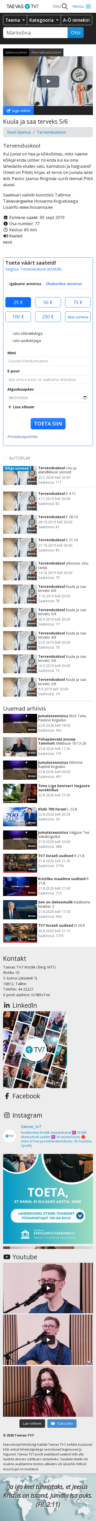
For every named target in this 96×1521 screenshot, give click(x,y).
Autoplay (19, 458)
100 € (18, 317)
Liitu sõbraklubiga (27, 333)
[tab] (25, 284)
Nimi (11, 352)
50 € (47, 302)
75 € (77, 302)
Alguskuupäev (20, 389)
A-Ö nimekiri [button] (76, 20)
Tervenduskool (51, 132)
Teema (13, 20)
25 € (18, 302)
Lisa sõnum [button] (23, 406)
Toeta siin (48, 423)
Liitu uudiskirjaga (27, 340)
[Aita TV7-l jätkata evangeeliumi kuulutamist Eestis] (48, 1199)
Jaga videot (20, 110)
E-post (13, 371)
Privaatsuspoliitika (22, 436)
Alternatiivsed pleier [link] (46, 52)
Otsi (75, 32)
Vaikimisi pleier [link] (16, 52)
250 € (48, 317)
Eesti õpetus (19, 132)
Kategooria (42, 20)
